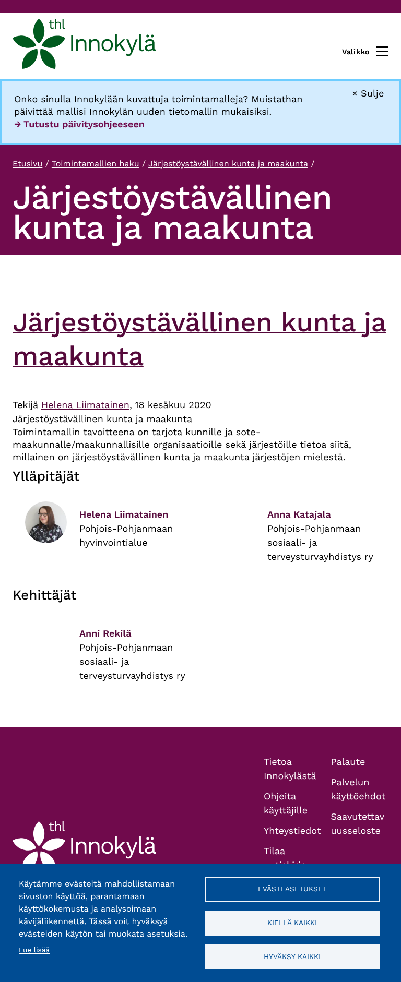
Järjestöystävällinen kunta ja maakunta (228, 164)
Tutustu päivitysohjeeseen (84, 124)
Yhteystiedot (292, 830)
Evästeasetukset (292, 888)
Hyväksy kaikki (292, 956)
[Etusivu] (84, 46)
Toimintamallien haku (95, 164)
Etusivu (27, 164)
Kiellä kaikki (292, 922)
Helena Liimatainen (85, 405)
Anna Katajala (299, 514)
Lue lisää (34, 950)
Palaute (348, 762)
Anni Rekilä (105, 633)
